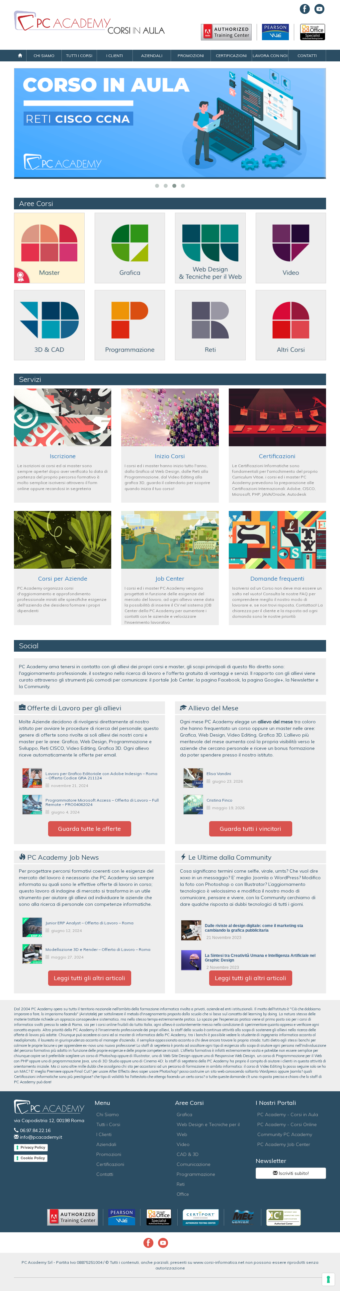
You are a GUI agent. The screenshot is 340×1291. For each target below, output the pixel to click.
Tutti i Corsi (108, 1124)
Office (183, 1194)
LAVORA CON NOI (270, 55)
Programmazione (196, 1174)
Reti (181, 1184)
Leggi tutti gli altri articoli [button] (89, 978)
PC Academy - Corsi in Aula (287, 1114)
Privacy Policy (33, 1147)
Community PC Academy (284, 1134)
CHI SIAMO (44, 55)
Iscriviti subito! (293, 1173)
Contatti (104, 1174)
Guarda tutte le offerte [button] (89, 828)
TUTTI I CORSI (79, 55)
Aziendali (106, 1144)
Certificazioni (277, 456)
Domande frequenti (277, 578)
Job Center (169, 578)
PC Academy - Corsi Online (287, 1124)
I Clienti (104, 1134)
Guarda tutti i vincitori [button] (250, 828)
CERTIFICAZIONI (231, 55)
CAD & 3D (188, 1154)
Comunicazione (194, 1164)
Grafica (184, 1114)
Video (183, 1144)
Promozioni (108, 1154)
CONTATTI (307, 55)
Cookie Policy (33, 1158)
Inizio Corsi (170, 456)
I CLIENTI (114, 55)
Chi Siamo (107, 1114)
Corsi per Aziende (62, 578)
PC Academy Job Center (283, 1144)
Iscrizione (63, 456)
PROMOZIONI (191, 55)
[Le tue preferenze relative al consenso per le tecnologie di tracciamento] (328, 1279)
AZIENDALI (151, 55)
